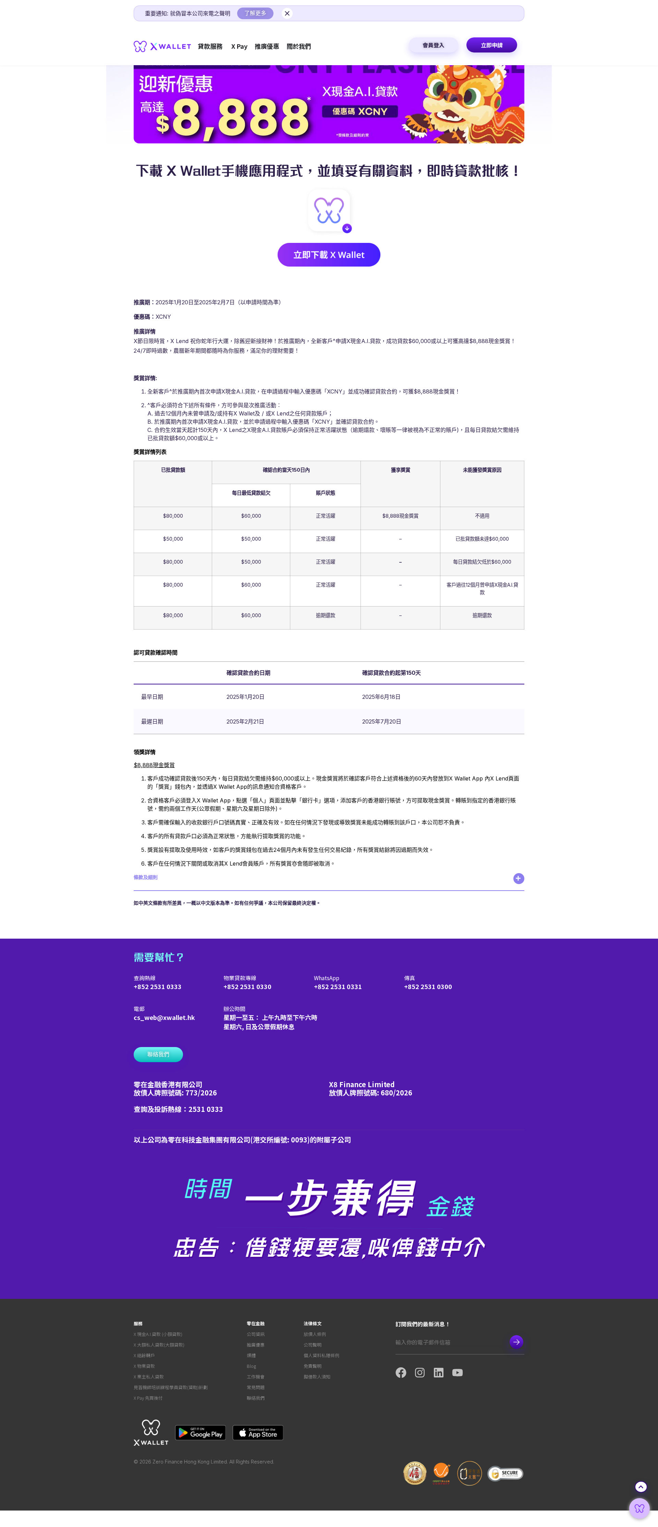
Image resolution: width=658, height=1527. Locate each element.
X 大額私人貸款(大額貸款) (159, 1344)
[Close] (287, 13)
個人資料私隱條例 (321, 1355)
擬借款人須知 (317, 1376)
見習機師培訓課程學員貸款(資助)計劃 (171, 1387)
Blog (251, 1366)
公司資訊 (256, 1334)
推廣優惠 (256, 1344)
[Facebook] (404, 1372)
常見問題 (256, 1387)
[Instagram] (423, 1372)
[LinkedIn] (442, 1372)
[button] (329, 882)
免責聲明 (312, 1366)
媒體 (251, 1355)
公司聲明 (312, 1344)
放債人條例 (315, 1334)
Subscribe (516, 1342)
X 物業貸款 (144, 1366)
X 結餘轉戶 (144, 1355)
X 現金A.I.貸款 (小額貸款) (158, 1334)
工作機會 (256, 1376)
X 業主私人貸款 (149, 1376)
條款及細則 (146, 877)
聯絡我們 (256, 1397)
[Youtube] (461, 1372)
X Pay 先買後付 (148, 1397)
